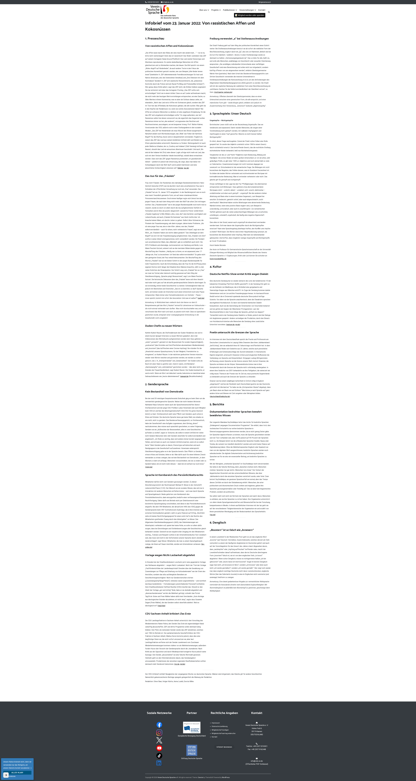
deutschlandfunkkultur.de (220, 396)
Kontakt (261, 10)
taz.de (186, 168)
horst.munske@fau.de (218, 259)
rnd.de (182, 664)
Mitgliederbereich (265, 2)
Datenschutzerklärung (220, 726)
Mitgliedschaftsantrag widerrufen (224, 733)
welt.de (201, 298)
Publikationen (229, 10)
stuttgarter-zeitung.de (223, 92)
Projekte (215, 10)
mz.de (177, 664)
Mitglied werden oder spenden (251, 15)
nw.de (237, 325)
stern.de (149, 467)
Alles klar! (17, 773)
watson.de (231, 325)
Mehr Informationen (9, 776)
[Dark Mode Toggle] (6, 775)
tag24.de (161, 606)
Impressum (216, 723)
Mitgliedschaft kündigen (220, 730)
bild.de (180, 168)
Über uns (203, 10)
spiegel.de (184, 376)
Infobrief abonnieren (224, 747)
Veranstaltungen (246, 10)
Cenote (200, 777)
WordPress (226, 777)
